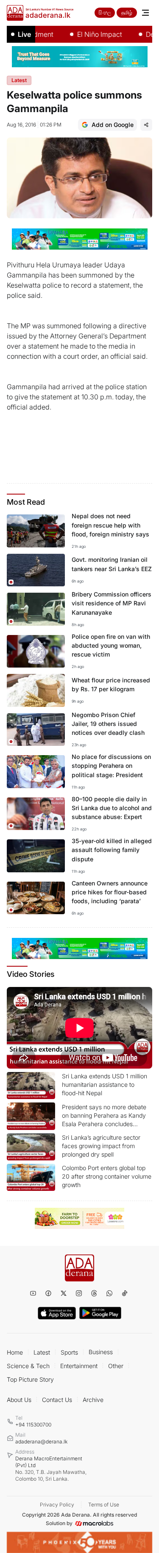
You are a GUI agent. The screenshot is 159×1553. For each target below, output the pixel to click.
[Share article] (146, 125)
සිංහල (104, 12)
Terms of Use (103, 1504)
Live (24, 34)
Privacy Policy (57, 1504)
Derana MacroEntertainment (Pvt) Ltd (50, 1468)
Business (101, 1351)
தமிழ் (126, 12)
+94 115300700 (33, 1424)
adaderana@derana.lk (41, 1441)
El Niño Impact (88, 34)
